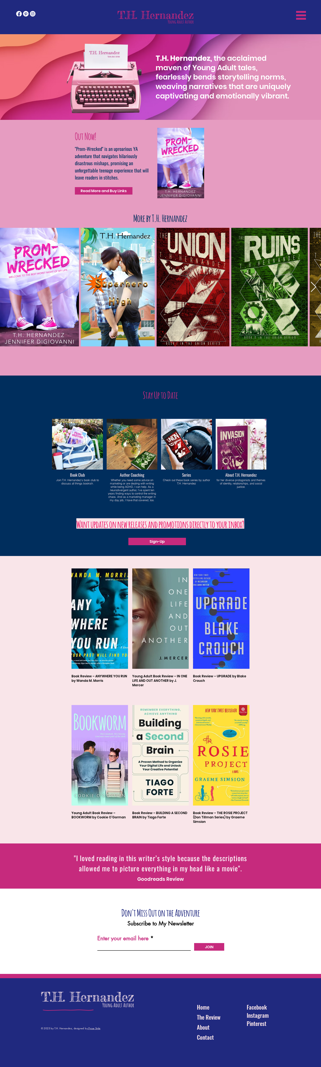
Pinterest (256, 1023)
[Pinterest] (26, 14)
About (203, 1027)
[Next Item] (313, 287)
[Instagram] (32, 14)
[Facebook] (19, 14)
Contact (205, 1037)
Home (203, 1007)
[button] (301, 15)
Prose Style (94, 1028)
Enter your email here (123, 938)
